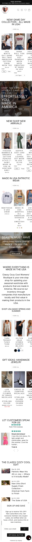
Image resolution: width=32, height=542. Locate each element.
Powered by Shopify (16, 540)
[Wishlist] (25, 10)
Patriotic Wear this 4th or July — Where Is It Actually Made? (21, 474)
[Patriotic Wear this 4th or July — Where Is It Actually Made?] (6, 470)
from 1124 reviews (16, 427)
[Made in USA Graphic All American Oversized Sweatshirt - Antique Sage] (17, 227)
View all (16, 29)
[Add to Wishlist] (4, 35)
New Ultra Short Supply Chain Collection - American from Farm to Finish (20, 489)
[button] (14, 450)
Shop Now (24, 107)
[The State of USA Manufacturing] (6, 499)
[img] (16, 425)
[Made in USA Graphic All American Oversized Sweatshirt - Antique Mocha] (21, 227)
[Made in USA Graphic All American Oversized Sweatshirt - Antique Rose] (19, 227)
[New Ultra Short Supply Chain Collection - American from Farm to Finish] (6, 482)
